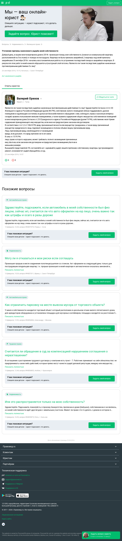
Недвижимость (18, 44)
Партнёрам (8, 464)
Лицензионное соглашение (12, 515)
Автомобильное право (18, 200)
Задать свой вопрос (105, 173)
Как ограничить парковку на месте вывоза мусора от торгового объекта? (55, 305)
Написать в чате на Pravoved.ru (17, 475)
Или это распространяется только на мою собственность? (45, 402)
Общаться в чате (106, 97)
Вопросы (5, 44)
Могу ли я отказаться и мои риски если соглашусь (39, 258)
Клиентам (8, 452)
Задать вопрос (114, 3)
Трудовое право (15, 344)
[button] (101, 535)
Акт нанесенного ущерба (11, 76)
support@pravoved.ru (13, 479)
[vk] (3, 524)
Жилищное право (33, 44)
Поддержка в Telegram (14, 484)
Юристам (7, 458)
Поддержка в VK (11, 488)
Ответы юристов (12, 86)
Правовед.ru (9, 446)
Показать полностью (14, 270)
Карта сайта (6, 519)
